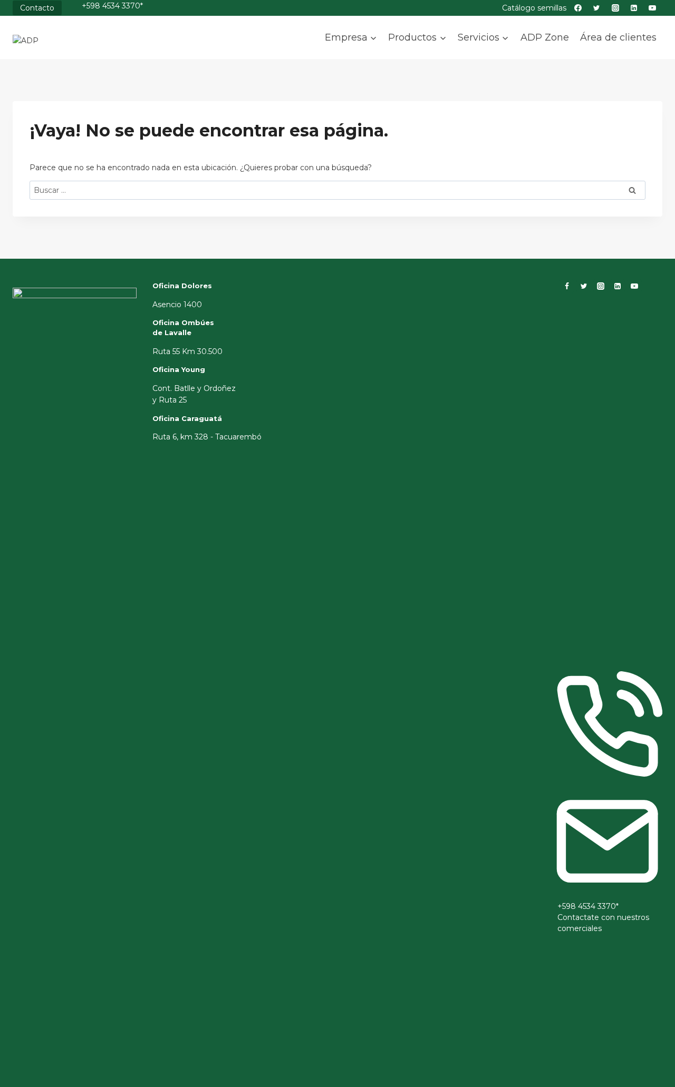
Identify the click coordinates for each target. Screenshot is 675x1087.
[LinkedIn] (617, 286)
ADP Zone (544, 37)
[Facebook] (567, 286)
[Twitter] (583, 286)
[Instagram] (600, 286)
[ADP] (65, 46)
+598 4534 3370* (112, 6)
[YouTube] (634, 286)
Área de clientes (618, 37)
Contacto (37, 8)
